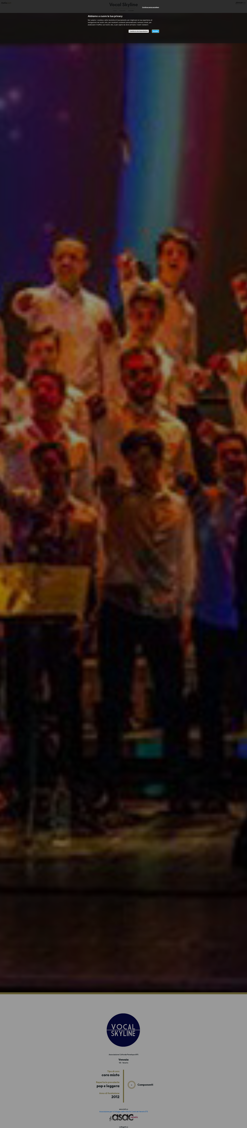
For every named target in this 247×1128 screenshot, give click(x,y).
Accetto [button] (155, 31)
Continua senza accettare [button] (150, 7)
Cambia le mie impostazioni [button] (139, 31)
